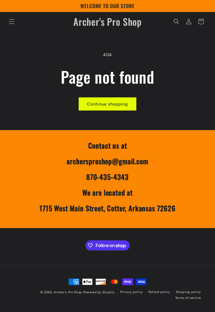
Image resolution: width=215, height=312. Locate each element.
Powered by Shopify (99, 292)
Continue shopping (107, 104)
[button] (12, 21)
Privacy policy (131, 292)
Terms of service (188, 298)
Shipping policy (188, 292)
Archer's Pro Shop (68, 292)
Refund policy (159, 292)
